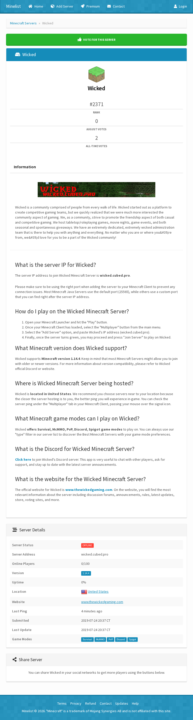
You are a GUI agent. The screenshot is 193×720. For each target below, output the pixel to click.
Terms (62, 703)
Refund (90, 703)
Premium (93, 6)
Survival (87, 639)
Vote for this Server (99, 39)
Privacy (75, 703)
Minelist (13, 6)
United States (98, 591)
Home (38, 6)
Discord (121, 639)
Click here (23, 459)
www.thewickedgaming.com (88, 489)
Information (25, 166)
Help (135, 703)
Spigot (132, 639)
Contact (118, 6)
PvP (111, 639)
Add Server (64, 6)
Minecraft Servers (23, 23)
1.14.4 (86, 573)
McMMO (100, 639)
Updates (121, 703)
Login (182, 6)
